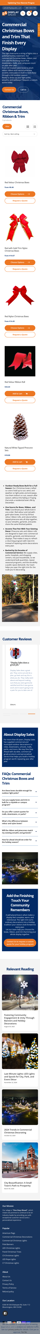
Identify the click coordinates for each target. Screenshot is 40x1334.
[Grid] (27, 126)
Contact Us (7, 1280)
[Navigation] (35, 13)
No (25, 1332)
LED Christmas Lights (11, 1248)
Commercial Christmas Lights (14, 1240)
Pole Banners (8, 1244)
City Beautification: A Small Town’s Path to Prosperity (18, 1184)
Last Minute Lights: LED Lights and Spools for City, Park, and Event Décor (19, 1076)
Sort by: (7, 134)
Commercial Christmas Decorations (17, 1237)
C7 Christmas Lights (10, 1263)
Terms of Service (9, 1288)
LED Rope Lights (9, 1259)
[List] (35, 126)
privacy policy (14, 1329)
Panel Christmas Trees (11, 1252)
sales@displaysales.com (12, 8)
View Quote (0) (39, 30)
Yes (22, 1332)
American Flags (8, 1233)
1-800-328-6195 (30, 8)
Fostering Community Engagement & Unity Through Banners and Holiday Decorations (19, 1019)
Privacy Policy (8, 1284)
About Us (6, 1276)
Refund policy (8, 1291)
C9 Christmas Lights (10, 1255)
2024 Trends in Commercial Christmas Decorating (18, 1131)
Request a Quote (20, 200)
